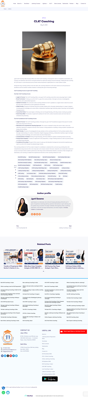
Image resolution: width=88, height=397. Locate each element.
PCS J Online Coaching (47, 356)
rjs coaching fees (30, 178)
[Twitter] (5, 356)
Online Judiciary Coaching (48, 358)
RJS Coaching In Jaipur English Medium (55, 178)
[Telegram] (16, 356)
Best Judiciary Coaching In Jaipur (41, 159)
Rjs (59, 176)
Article (9, 9)
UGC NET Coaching (46, 366)
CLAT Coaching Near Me (54, 167)
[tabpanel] (13, 259)
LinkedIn (33, 209)
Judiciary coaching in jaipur (23, 170)
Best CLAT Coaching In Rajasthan (49, 157)
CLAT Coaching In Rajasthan (23, 167)
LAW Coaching (21, 173)
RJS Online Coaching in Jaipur (46, 184)
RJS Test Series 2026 (47, 353)
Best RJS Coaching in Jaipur (66, 162)
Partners (72, 3)
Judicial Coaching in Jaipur (48, 371)
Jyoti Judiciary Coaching (15, 387)
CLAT (50, 3)
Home (14, 3)
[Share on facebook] (15, 170)
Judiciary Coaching (65, 167)
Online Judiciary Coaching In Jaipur (38, 176)
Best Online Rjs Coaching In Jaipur (41, 162)
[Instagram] (34, 214)
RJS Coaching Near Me (22, 184)
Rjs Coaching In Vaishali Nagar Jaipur (55, 181)
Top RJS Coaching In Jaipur (23, 186)
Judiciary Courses (36, 3)
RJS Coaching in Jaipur (47, 364)
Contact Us (83, 3)
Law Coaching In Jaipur (31, 173)
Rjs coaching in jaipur (41, 178)
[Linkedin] (40, 214)
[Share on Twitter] (15, 172)
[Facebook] (32, 214)
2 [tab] (44, 271)
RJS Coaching (21, 178)
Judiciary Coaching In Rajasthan (38, 170)
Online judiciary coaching (23, 176)
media (41, 209)
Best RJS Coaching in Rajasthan (24, 165)
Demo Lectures (57, 3)
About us (19, 3)
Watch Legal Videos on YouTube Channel (74, 331)
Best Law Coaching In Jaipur (55, 159)
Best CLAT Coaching (22, 157)
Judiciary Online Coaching (66, 170)
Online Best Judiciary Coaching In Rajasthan (47, 173)
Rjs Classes (65, 176)
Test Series (26, 3)
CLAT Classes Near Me (37, 165)
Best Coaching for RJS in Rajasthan (24, 159)
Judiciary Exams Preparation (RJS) (48, 337)
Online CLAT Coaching (63, 173)
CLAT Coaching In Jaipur (57, 165)
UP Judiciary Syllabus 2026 (48, 374)
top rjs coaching (58, 184)
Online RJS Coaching (52, 176)
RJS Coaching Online (34, 184)
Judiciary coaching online (52, 170)
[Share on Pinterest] (15, 178)
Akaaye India (34, 387)
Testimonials (65, 3)
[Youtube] (37, 214)
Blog (77, 3)
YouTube (66, 207)
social (38, 209)
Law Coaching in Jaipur (47, 369)
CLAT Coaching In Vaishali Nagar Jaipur (39, 167)
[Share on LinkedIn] (15, 175)
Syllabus (45, 3)
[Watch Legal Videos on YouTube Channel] (62, 332)
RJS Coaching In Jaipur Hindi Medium (25, 181)
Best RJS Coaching (53, 162)
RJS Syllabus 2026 (46, 361)
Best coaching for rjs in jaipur (64, 157)
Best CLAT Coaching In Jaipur (34, 157)
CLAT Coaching (47, 165)
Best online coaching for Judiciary (24, 162)
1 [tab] (43, 271)
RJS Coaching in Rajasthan (40, 181)
